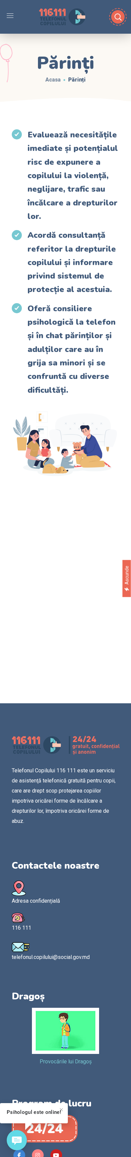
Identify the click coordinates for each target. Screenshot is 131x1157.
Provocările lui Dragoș (66, 1061)
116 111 (21, 928)
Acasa (52, 79)
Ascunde (126, 575)
